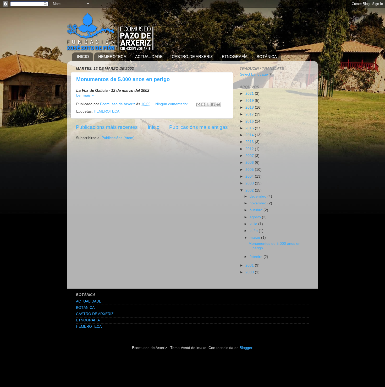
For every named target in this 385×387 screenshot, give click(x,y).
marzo (255, 238)
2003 (250, 183)
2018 (250, 107)
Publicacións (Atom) (118, 138)
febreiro (256, 257)
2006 (250, 163)
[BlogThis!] (203, 104)
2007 (250, 156)
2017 (250, 114)
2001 (250, 265)
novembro (258, 203)
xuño (254, 231)
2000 (250, 272)
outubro (256, 210)
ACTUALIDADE (149, 56)
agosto (256, 217)
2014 (250, 135)
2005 (250, 170)
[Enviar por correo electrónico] (198, 104)
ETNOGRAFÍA (235, 56)
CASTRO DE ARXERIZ (192, 56)
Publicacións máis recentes (107, 127)
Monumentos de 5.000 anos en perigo (123, 79)
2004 (250, 176)
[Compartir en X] (208, 104)
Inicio (154, 127)
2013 (250, 142)
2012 (250, 149)
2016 (250, 121)
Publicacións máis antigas (198, 127)
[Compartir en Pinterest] (218, 104)
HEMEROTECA (112, 56)
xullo (254, 224)
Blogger (246, 348)
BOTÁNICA (267, 56)
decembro (258, 196)
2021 (250, 94)
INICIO (83, 56)
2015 (250, 128)
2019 (250, 101)
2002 (250, 190)
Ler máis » (85, 95)
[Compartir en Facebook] (213, 104)
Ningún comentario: (172, 104)
